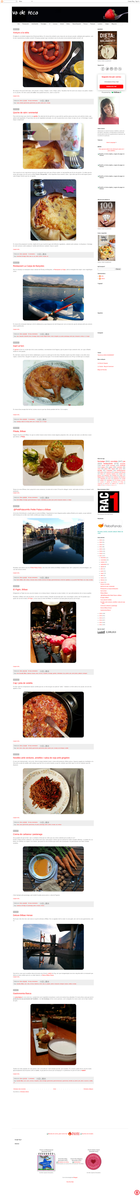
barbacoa (116, 478)
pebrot (49, 499)
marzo (102, 577)
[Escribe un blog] (43, 101)
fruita (27, 256)
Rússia (108, 485)
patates (48, 983)
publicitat (122, 465)
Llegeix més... (16, 96)
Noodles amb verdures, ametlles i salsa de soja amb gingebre (41, 758)
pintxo (76, 673)
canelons (116, 472)
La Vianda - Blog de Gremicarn (106, 366)
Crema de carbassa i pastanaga (27, 834)
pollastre (80, 673)
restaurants (108, 464)
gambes (55, 673)
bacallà (21, 673)
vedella (66, 748)
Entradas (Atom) (24, 1091)
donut (36, 579)
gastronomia (26, 102)
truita (87, 579)
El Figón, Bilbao (20, 589)
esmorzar (44, 579)
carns (20, 748)
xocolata (91, 579)
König (121, 481)
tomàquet (85, 673)
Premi (109, 477)
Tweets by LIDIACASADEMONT (106, 355)
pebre (39, 102)
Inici (19, 24)
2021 (100, 546)
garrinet (17, 349)
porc (45, 102)
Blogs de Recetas (102, 369)
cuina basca (18, 997)
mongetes (56, 336)
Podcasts (92, 24)
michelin (70, 1080)
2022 (100, 544)
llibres (102, 472)
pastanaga (66, 336)
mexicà (123, 472)
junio (102, 571)
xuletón (50, 973)
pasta (62, 336)
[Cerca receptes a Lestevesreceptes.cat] (86, 1133)
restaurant (77, 336)
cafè (24, 579)
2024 (100, 540)
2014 (100, 618)
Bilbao (21, 499)
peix (53, 499)
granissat (107, 483)
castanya (115, 477)
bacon (18, 579)
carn (18, 748)
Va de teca (25, 13)
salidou (99, 485)
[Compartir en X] (45, 101)
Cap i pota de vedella (22, 683)
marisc (38, 499)
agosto (102, 566)
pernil (71, 336)
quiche (40, 256)
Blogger (75, 1177)
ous (34, 256)
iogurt (113, 468)
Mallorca (114, 483)
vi (84, 336)
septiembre (104, 564)
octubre (103, 562)
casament (121, 483)
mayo (102, 573)
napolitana (67, 579)
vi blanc (69, 499)
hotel (62, 579)
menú (52, 336)
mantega (19, 421)
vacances (86, 1080)
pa (36, 102)
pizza (106, 468)
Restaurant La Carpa (60, 269)
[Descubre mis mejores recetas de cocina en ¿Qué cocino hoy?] (57, 1133)
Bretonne (115, 481)
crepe (121, 475)
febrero (103, 580)
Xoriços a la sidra (21, 32)
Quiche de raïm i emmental (25, 112)
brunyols (106, 475)
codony (27, 579)
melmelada (43, 499)
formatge (24, 256)
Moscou (113, 485)
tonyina (64, 499)
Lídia (102, 276)
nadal (22, 421)
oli (24, 421)
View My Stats (70, 1182)
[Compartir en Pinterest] (48, 101)
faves (30, 336)
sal (47, 256)
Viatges (107, 24)
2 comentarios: (31, 254)
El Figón (30, 598)
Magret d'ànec (47, 336)
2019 (100, 551)
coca (99, 468)
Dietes (68, 24)
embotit (21, 102)
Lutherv (103, 278)
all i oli (18, 499)
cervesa (40, 673)
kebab (102, 480)
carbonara (100, 483)
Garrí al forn (18, 346)
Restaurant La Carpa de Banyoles (28, 266)
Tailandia (102, 478)
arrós (120, 468)
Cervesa (55, 24)
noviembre (103, 560)
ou (32, 256)
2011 (100, 624)
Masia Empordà (77, 24)
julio (102, 569)
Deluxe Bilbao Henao (23, 915)
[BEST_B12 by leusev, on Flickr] (46, 1171)
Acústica (123, 477)
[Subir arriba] (137, 1193)
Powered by (106, 92)
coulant (121, 474)
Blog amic (114, 24)
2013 (100, 620)
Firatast (114, 475)
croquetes (45, 673)
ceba (37, 673)
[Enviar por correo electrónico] (41, 101)
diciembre (103, 557)
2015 (100, 615)
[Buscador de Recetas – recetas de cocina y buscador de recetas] (74, 1135)
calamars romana (31, 673)
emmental (19, 256)
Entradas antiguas (88, 1089)
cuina (18, 102)
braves (99, 475)
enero (102, 582)
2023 (100, 542)
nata (30, 256)
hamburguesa (121, 470)
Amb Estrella (35, 24)
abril (102, 575)
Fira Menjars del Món (120, 480)
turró (109, 478)
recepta (48, 102)
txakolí (84, 1070)
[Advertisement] (53, 1108)
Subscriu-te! (111, 86)
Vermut (62, 24)
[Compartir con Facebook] (46, 101)
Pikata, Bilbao (19, 431)
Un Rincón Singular (103, 363)
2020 (100, 549)
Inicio (54, 1089)
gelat (110, 467)
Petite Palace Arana (36, 567)
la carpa (41, 336)
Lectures (100, 24)
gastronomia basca (32, 499)
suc (84, 579)
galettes (108, 481)
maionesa (36, 983)
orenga (27, 421)
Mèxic (104, 485)
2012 (100, 622)
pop (73, 336)
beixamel (26, 336)
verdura (82, 336)
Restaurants (25, 24)
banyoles (22, 336)
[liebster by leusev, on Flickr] (93, 1171)
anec (18, 336)
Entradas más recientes (20, 1089)
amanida (19, 983)
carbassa (19, 905)
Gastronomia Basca (22, 993)
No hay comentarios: (33, 100)
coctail (123, 478)
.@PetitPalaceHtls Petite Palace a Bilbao (32, 509)
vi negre (88, 336)
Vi (49, 24)
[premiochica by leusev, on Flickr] (76, 1162)
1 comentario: (31, 1078)
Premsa (86, 24)
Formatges (43, 24)
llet (64, 579)
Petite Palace (80, 579)
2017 (100, 555)
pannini (102, 481)
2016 (100, 613)
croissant (32, 579)
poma (42, 102)
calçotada (109, 480)
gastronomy (32, 102)
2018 (100, 553)
